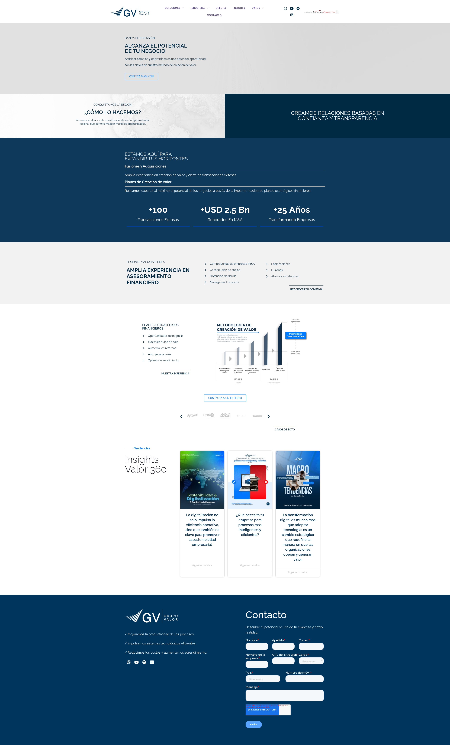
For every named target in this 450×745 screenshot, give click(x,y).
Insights (239, 8)
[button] (175, 372)
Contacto (214, 15)
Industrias (198, 8)
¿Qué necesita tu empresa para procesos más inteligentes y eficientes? (250, 525)
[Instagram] (285, 8)
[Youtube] (292, 8)
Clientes (221, 8)
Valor (256, 8)
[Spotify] (298, 8)
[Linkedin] (292, 15)
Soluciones (172, 8)
